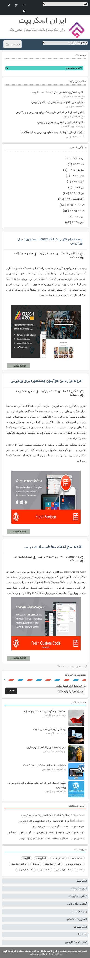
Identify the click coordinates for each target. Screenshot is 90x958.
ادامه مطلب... (18, 365)
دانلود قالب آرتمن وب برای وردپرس (52, 826)
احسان (80, 838)
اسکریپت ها (80, 926)
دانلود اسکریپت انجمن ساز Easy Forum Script (57, 92)
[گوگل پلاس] (16, 5)
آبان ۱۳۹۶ (78, 181)
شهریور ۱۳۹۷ (76, 170)
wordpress (58, 858)
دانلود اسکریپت (18, 864)
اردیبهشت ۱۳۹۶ (74, 199)
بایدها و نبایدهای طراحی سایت (49, 729)
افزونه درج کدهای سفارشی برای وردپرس (53, 547)
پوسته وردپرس (25, 870)
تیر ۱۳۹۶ (78, 187)
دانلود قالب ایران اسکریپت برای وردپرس (60, 122)
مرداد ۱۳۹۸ (77, 158)
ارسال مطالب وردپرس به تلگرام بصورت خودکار (35, 832)
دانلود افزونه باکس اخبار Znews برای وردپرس (46, 838)
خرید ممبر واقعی (75, 832)
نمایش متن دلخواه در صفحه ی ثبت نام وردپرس (57, 102)
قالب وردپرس (63, 870)
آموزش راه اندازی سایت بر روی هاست (44, 765)
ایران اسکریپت (52, 864)
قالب (79, 870)
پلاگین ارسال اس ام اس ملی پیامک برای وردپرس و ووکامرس (50, 112)
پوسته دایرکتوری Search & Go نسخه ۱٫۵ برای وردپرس (50, 241)
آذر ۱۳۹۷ (78, 164)
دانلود (36, 864)
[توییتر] (9, 5)
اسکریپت (41, 858)
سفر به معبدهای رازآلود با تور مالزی (46, 747)
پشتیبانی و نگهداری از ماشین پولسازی (45, 711)
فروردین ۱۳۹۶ (75, 204)
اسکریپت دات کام (77, 919)
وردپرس (45, 869)
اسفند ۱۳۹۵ (77, 210)
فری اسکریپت (79, 888)
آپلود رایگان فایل (77, 903)
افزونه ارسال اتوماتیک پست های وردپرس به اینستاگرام (52, 132)
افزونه (27, 858)
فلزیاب (80, 826)
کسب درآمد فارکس (76, 942)
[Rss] (24, 11)
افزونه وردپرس (74, 864)
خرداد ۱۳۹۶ (77, 193)
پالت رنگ (82, 934)
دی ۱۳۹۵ (78, 216)
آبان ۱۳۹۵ (78, 222)
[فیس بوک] (24, 5)
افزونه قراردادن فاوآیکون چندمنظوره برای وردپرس (47, 381)
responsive (76, 858)
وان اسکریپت (79, 911)
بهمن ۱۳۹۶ (77, 175)
